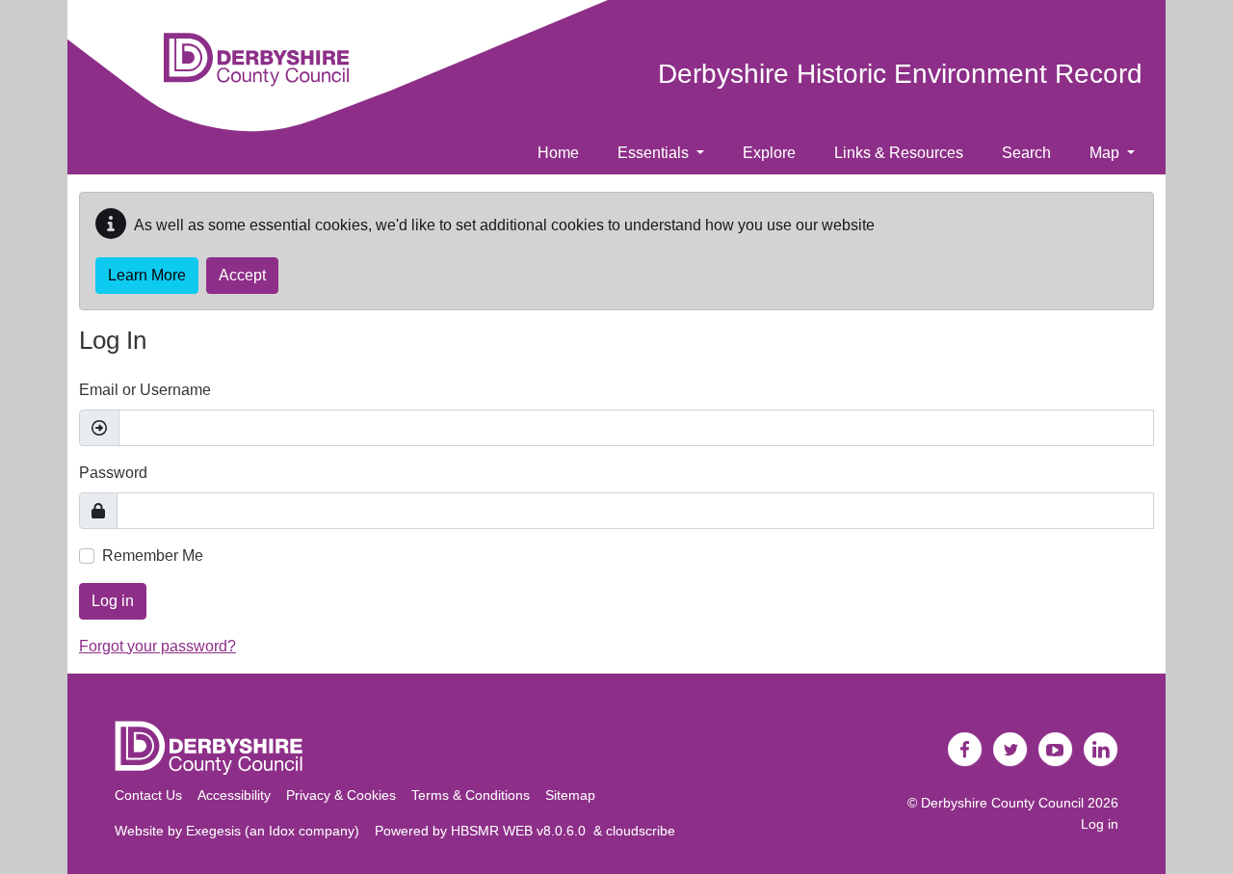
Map (1106, 153)
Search (1026, 153)
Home (558, 153)
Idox (282, 830)
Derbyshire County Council (1002, 802)
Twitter (1010, 749)
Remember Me (152, 555)
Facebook (965, 749)
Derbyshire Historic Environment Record (900, 74)
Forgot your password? (157, 646)
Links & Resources (898, 153)
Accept (242, 275)
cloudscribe (640, 830)
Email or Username (145, 390)
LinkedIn (1101, 749)
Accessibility (234, 795)
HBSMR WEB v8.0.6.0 (522, 830)
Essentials (655, 153)
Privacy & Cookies (341, 795)
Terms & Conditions (470, 795)
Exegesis (213, 830)
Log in (113, 601)
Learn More (147, 275)
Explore (769, 153)
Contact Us (148, 795)
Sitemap (570, 795)
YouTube (1055, 749)
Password (113, 472)
